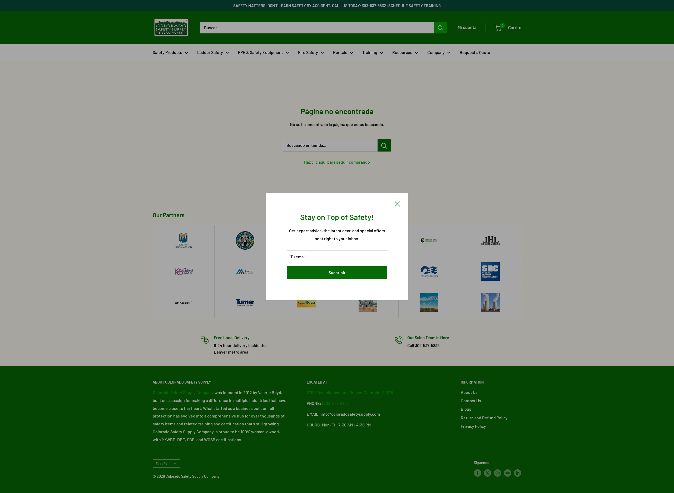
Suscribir (337, 272)
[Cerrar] (397, 203)
